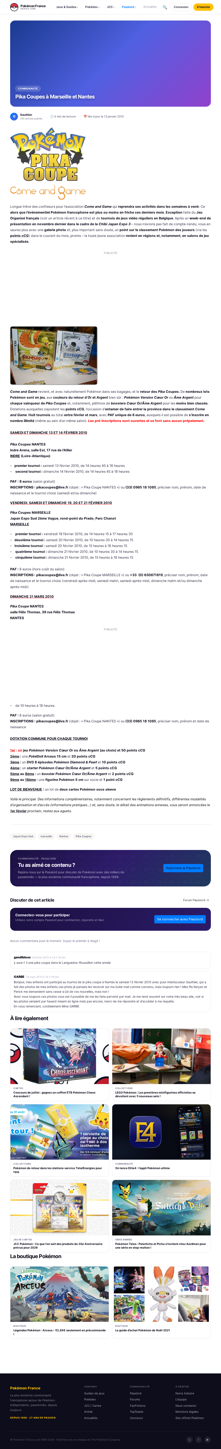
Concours (136, 1418)
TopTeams (136, 1411)
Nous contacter (185, 1405)
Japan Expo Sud (23, 836)
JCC (111, 7)
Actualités (150, 6)
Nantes (63, 836)
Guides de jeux (94, 1393)
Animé (88, 1411)
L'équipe (181, 1399)
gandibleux (22, 957)
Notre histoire (184, 1393)
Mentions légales (187, 1411)
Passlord (129, 7)
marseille (46, 836)
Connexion (181, 7)
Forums (135, 1399)
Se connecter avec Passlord (180, 919)
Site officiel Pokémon (189, 1418)
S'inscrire (203, 7)
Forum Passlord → (196, 900)
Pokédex (92, 7)
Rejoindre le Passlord (183, 868)
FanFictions (137, 1405)
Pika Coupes (84, 836)
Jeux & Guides (67, 7)
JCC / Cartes (92, 1405)
